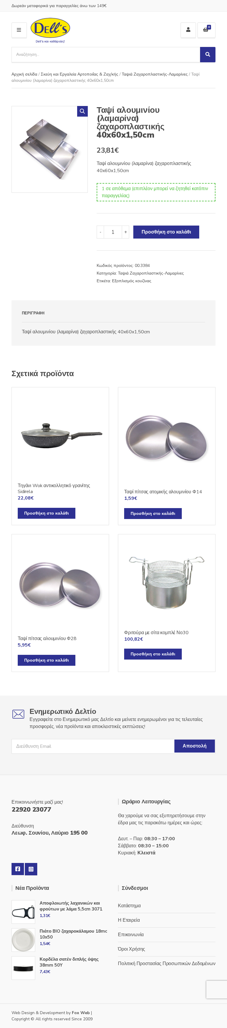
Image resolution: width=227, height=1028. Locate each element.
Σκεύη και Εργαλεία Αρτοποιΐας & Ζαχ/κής (79, 74)
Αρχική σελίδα (24, 74)
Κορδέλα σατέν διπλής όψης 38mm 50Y (69, 962)
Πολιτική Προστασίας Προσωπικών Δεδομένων (166, 963)
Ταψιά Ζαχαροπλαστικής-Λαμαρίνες (155, 74)
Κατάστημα (129, 906)
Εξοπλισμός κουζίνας (131, 281)
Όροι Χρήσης (131, 949)
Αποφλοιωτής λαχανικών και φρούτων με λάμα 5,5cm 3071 (71, 906)
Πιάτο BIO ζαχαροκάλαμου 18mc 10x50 (73, 934)
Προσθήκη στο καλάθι (166, 232)
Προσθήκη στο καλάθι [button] (46, 513)
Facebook (18, 869)
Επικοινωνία (131, 934)
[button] (82, 111)
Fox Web (81, 1013)
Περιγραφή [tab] (33, 313)
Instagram (31, 869)
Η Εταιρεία (129, 920)
